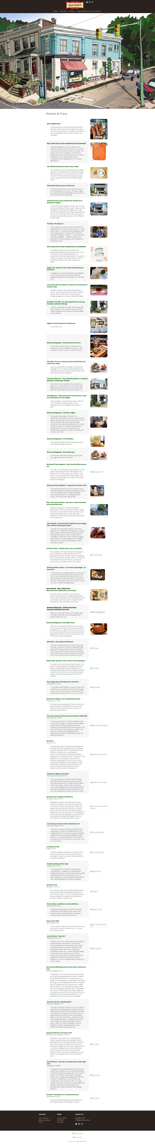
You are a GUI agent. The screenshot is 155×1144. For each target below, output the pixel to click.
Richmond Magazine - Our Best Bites (60, 439)
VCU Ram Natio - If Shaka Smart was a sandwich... (64, 548)
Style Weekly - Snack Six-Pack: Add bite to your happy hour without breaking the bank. (66, 524)
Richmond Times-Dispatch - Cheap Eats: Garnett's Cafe (66, 485)
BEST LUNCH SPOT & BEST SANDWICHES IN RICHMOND (66, 143)
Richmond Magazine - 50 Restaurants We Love (64, 343)
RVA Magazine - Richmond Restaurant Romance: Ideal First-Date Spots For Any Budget (66, 397)
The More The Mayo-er (55, 224)
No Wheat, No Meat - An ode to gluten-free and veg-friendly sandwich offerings (66, 303)
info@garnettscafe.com (82, 1120)
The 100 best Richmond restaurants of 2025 (62, 166)
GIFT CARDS (63, 11)
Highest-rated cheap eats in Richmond (61, 323)
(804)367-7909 (80, 1118)
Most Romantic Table (54, 590)
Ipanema (75, 1007)
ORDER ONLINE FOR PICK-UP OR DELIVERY (89, 11)
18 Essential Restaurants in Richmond (60, 186)
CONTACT (72, 11)
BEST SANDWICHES (53, 124)
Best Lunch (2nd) (70, 590)
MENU (55, 11)
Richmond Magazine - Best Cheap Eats (60, 452)
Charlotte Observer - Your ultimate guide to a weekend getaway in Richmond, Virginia (67, 380)
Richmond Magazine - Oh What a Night (61, 413)
